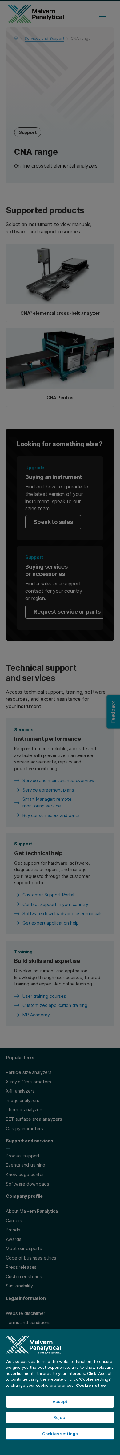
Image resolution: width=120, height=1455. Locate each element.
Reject (60, 1417)
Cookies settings (60, 1433)
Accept (60, 1401)
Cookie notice (91, 1385)
